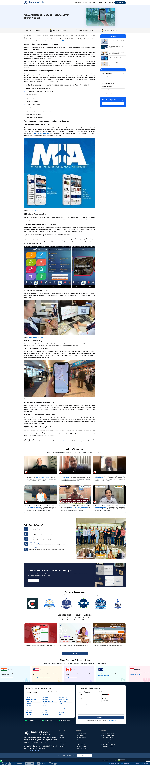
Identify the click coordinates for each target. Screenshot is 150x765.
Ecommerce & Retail (81, 742)
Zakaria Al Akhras (63, 695)
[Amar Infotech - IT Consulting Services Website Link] (36, 3)
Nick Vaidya (45, 699)
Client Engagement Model (107, 93)
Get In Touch (120, 2)
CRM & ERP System (81, 744)
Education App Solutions (107, 742)
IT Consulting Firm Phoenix (83, 748)
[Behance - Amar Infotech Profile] (35, 750)
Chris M (60, 710)
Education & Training (81, 746)
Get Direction (136, 763)
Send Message (100, 717)
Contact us (62, 440)
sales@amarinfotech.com (7, 677)
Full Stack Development (107, 86)
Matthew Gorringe (63, 697)
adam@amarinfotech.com (135, 674)
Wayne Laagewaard (63, 699)
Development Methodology (108, 89)
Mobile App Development (107, 76)
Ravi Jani (45, 705)
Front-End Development (107, 80)
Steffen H (45, 708)
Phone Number (81, 698)
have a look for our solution (58, 40)
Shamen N (45, 714)
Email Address (105, 694)
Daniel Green (46, 697)
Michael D (29, 710)
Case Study (145, 763)
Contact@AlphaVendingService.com (41, 677)
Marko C (29, 703)
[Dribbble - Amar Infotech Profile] (38, 750)
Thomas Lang (62, 708)
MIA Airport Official (33, 210)
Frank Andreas (30, 705)
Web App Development (107, 73)
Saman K (61, 705)
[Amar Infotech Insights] (30, 750)
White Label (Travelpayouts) (108, 744)
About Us (62, 733)
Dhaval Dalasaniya (31, 699)
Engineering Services (81, 737)
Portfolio (100, 2)
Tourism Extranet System (108, 735)
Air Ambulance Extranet (107, 737)
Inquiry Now (113, 103)
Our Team (62, 737)
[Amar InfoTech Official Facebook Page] (24, 750)
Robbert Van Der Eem (48, 701)
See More (75, 653)
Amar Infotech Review (115, 763)
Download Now (33, 580)
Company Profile (126, 763)
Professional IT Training (107, 746)
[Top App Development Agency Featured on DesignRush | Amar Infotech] (117, 603)
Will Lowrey (45, 712)
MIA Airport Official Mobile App (40, 133)
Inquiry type (104, 698)
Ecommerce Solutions (107, 739)
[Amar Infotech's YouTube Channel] (32, 750)
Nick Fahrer (29, 708)
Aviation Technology (81, 733)
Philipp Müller (30, 697)
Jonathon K (45, 710)
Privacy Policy (112, 720)
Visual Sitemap (63, 742)
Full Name (80, 694)
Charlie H (45, 703)
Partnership (62, 744)
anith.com (31, 398)
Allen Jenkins (30, 695)
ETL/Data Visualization (82, 739)
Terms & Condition (105, 760)
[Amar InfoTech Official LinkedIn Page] (27, 750)
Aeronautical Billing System (108, 733)
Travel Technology (81, 735)
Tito (60, 714)
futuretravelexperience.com (36, 337)
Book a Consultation (84, 755)
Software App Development (108, 83)
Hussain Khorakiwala (32, 701)
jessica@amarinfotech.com (104, 675)
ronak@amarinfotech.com (71, 677)
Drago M (29, 714)
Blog (106, 2)
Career (61, 735)
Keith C (60, 703)
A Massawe (29, 712)
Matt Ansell (61, 712)
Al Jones (45, 695)
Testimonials (62, 739)
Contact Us (62, 746)
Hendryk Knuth (62, 701)
